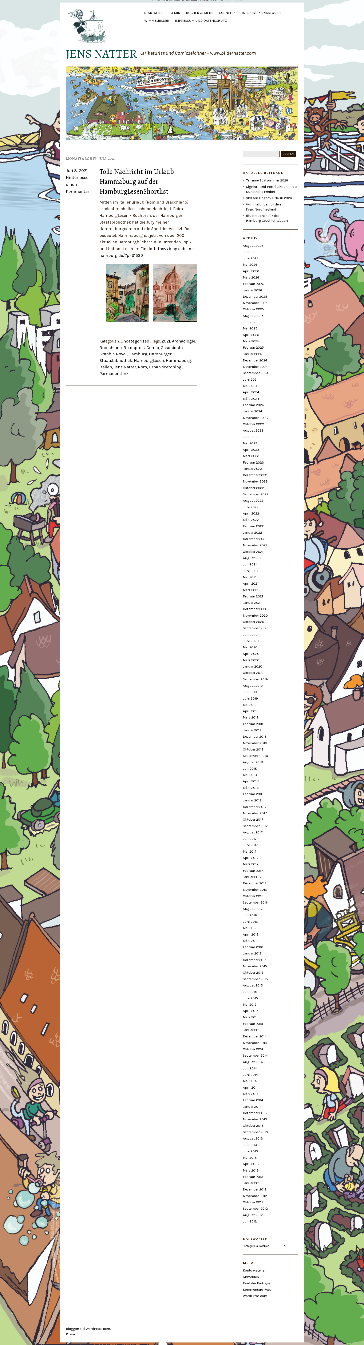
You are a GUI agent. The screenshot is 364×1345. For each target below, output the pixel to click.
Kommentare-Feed (257, 1290)
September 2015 (255, 979)
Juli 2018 (250, 768)
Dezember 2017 (254, 807)
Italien (105, 366)
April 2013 (251, 1164)
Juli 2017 (250, 839)
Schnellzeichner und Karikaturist (250, 13)
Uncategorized (134, 341)
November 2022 (255, 481)
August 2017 (253, 832)
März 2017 (250, 864)
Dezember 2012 (254, 1189)
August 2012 (253, 1215)
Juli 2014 (250, 1068)
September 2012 (255, 1208)
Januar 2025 (252, 354)
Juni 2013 (250, 1151)
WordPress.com (255, 1296)
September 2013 (255, 1132)
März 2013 (251, 1170)
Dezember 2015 (254, 960)
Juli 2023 (250, 437)
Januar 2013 (252, 1183)
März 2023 (251, 456)
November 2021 (255, 545)
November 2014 (255, 1043)
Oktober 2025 (253, 309)
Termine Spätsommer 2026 (267, 180)
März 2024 (251, 399)
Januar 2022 (252, 533)
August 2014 (253, 1062)
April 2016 (250, 934)
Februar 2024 (253, 405)
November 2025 (255, 303)
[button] (127, 293)
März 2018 (251, 788)
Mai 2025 (250, 328)
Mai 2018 (250, 775)
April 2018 (251, 781)
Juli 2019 (250, 692)
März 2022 (251, 520)
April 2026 (251, 271)
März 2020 (251, 660)
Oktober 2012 (253, 1202)
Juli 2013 (250, 1145)
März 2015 (250, 1017)
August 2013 (253, 1138)
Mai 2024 (250, 386)
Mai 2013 (250, 1158)
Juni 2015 (250, 998)
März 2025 (251, 341)
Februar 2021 (253, 596)
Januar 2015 (252, 1030)
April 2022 (251, 513)
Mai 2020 (250, 647)
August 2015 (253, 985)
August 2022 (253, 501)
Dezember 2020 (255, 609)
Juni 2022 (250, 507)
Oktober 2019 (253, 673)
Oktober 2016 (253, 896)
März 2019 (250, 717)
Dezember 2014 (254, 1036)
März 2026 (251, 277)
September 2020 (256, 628)
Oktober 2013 (253, 1126)
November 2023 (255, 418)
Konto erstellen (254, 1270)
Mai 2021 (250, 577)
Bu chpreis (134, 347)
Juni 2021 (250, 571)
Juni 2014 (250, 1075)
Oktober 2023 (253, 424)
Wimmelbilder (156, 21)
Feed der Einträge (256, 1283)
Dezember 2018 (255, 736)
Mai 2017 (250, 851)
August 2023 (253, 430)
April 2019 (250, 711)
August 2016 (253, 909)
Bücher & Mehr (199, 13)
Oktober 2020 (253, 622)
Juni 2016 (250, 922)
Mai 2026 (250, 265)
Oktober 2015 (253, 972)
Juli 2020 (250, 635)
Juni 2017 (250, 845)
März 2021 (250, 590)
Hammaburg (178, 360)
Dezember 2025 (255, 297)
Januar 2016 (252, 953)
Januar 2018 (252, 800)
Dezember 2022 (255, 475)
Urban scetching (165, 366)
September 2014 (255, 1055)
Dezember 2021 (254, 539)
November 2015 (255, 966)
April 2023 (251, 450)
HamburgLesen (149, 360)
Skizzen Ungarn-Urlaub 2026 (269, 198)
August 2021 (253, 558)
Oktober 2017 (253, 819)
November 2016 (255, 890)
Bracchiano (110, 347)
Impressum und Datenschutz (201, 21)
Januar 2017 (252, 877)
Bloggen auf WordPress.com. (88, 1329)
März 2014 (250, 1094)
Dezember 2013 (255, 1113)
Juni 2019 (250, 698)
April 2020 (251, 654)
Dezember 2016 (254, 883)
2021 (166, 341)
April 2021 (250, 583)
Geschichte (172, 347)
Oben (70, 1334)
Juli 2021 (250, 564)
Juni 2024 (250, 379)
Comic (152, 347)
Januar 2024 (252, 411)
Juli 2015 (250, 992)
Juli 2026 (250, 252)
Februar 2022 (253, 526)
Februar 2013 (253, 1177)
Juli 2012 (250, 1221)
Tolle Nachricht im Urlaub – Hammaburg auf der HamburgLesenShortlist (139, 181)
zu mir (174, 13)
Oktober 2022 (253, 488)
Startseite (153, 13)
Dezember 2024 (255, 360)
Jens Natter (101, 53)
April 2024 (251, 392)
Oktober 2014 (253, 1049)
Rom (142, 366)
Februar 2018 (253, 794)
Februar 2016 (253, 947)
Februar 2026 (253, 284)
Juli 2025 (250, 322)
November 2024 (255, 367)
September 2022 (255, 494)
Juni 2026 (250, 258)
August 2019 (253, 686)
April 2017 (250, 858)
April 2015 (250, 1011)
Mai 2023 (250, 443)
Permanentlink (114, 373)
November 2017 (255, 813)
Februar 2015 (253, 1024)
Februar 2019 (253, 724)
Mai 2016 (250, 928)
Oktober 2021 (253, 552)
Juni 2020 (251, 641)
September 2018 (255, 756)
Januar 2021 (252, 603)
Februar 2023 (253, 462)
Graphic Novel (113, 353)
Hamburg (137, 353)
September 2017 (255, 826)
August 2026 (253, 246)
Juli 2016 (250, 915)
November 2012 (255, 1196)
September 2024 (255, 373)
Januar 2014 (252, 1107)
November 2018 (255, 743)
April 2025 (251, 335)
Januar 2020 (252, 666)
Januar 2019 (252, 730)
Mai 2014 (250, 1081)
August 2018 (253, 762)
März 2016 (250, 941)
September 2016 (255, 902)
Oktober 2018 (253, 749)
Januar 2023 (252, 469)
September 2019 (255, 679)
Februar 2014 (253, 1100)
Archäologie (183, 341)
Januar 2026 (252, 290)
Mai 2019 (250, 705)
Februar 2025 (253, 347)
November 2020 (255, 615)
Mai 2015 (250, 1004)
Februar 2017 (253, 871)
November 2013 (255, 1119)
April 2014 (250, 1087)
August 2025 (253, 316)
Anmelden (251, 1277)
